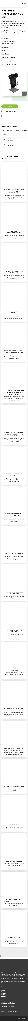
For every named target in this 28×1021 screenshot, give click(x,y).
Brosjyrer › (3, 991)
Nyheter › (3, 994)
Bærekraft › (4, 993)
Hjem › (2, 988)
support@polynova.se (10, 1003)
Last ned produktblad (10, 111)
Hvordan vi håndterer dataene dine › (9, 1011)
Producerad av (18, 1018)
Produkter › (4, 990)
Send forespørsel (9, 106)
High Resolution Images (10, 116)
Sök (22, 3)
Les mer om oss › (5, 982)
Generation (24, 1018)
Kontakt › (3, 996)
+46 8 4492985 (9, 1002)
